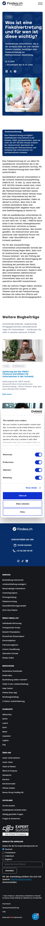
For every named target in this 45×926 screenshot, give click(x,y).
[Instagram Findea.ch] (18, 561)
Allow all (22, 496)
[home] (12, 3)
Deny (22, 512)
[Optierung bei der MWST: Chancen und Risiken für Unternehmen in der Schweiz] (22, 367)
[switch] (38, 462)
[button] (40, 4)
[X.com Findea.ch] (10, 71)
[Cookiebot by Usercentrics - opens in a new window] (32, 411)
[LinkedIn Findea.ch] (6, 71)
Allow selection (22, 504)
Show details (31, 488)
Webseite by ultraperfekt (32, 898)
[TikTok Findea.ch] (22, 561)
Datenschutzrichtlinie (21, 879)
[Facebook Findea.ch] (15, 71)
